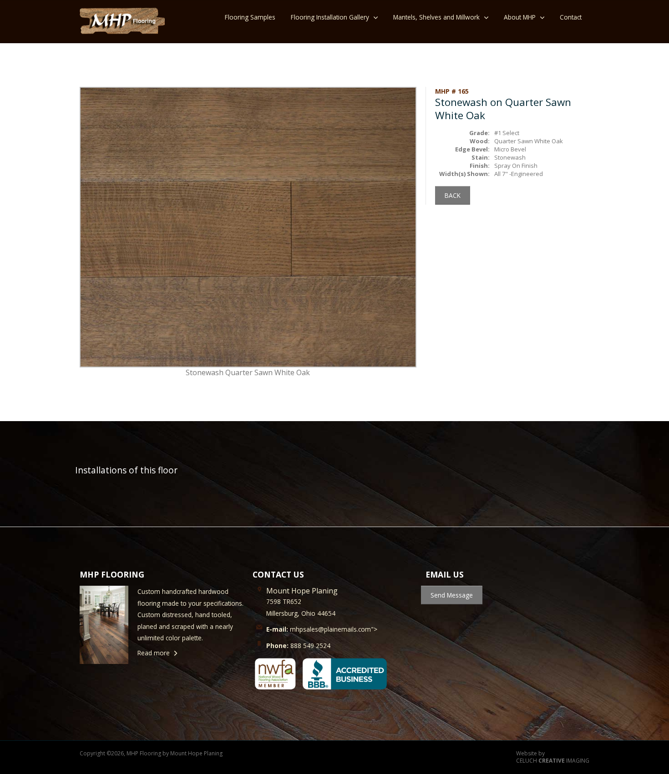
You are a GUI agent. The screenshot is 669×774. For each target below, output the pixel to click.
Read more (153, 652)
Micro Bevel (510, 149)
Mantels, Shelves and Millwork (436, 17)
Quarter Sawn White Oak (528, 141)
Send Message (452, 595)
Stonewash (510, 157)
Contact (571, 17)
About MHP (520, 17)
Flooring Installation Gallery (330, 17)
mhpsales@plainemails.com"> (321, 629)
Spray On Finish (515, 165)
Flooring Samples (250, 17)
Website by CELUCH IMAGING (552, 757)
